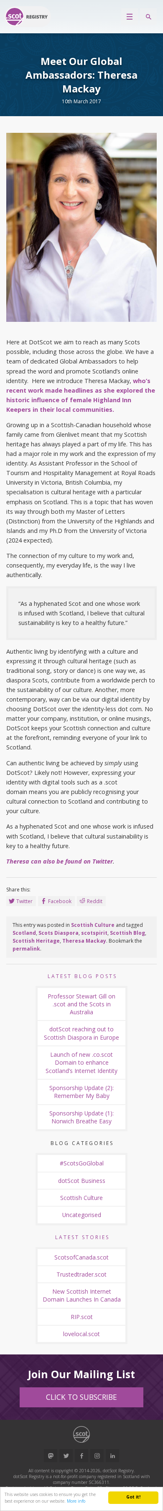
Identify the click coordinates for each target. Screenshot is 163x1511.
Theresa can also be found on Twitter (59, 861)
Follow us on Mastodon (50, 1455)
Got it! (133, 1497)
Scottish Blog (127, 932)
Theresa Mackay (84, 940)
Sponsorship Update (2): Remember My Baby (81, 1092)
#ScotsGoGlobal (82, 1163)
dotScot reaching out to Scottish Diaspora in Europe (81, 1033)
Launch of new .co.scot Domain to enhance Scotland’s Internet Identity (81, 1062)
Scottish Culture (93, 925)
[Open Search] (148, 16)
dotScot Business (81, 1181)
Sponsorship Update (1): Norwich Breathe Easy (81, 1117)
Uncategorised (81, 1215)
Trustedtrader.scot (81, 1274)
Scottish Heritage (36, 940)
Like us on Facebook (81, 1455)
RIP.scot (82, 1317)
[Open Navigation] (129, 16)
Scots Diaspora (58, 932)
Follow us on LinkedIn (112, 1455)
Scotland (24, 932)
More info (76, 1501)
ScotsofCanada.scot (81, 1257)
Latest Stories (82, 1237)
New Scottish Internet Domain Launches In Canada (82, 1295)
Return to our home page (27, 16)
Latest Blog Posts (82, 976)
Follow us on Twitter (66, 1455)
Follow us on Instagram (97, 1455)
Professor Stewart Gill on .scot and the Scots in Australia (81, 1004)
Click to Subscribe (81, 1397)
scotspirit (94, 932)
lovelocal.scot (81, 1334)
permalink (26, 948)
